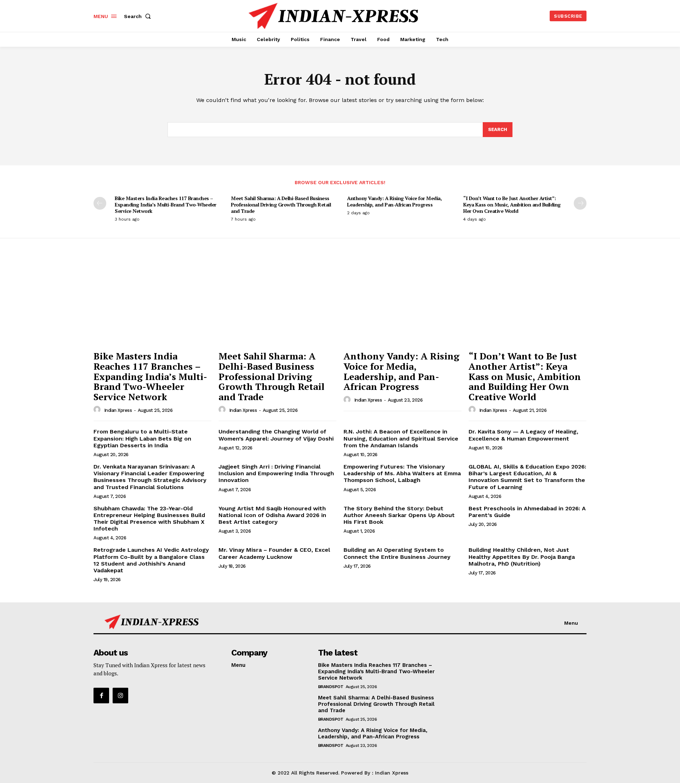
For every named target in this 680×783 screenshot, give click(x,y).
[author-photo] (98, 410)
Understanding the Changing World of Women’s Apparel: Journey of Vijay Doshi (276, 435)
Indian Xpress (118, 410)
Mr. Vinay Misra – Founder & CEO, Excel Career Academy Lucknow (274, 553)
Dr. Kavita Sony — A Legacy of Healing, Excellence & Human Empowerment (523, 435)
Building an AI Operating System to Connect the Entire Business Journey (397, 553)
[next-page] (580, 203)
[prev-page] (100, 203)
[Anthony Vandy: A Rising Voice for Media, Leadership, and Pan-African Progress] (402, 302)
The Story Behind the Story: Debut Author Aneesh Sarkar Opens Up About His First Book (399, 515)
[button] (139, 16)
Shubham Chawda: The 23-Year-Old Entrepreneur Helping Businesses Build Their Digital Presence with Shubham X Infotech (149, 518)
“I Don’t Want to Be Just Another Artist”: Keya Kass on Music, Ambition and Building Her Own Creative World (512, 204)
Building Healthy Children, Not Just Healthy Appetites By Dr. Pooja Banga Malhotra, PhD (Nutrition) (522, 556)
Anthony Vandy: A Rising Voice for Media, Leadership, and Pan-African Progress (394, 201)
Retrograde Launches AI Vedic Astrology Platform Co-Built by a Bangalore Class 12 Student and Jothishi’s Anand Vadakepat (151, 560)
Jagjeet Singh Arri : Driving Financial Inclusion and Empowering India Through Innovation (276, 473)
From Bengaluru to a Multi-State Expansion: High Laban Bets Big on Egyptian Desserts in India (142, 438)
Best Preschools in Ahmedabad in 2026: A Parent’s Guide (527, 511)
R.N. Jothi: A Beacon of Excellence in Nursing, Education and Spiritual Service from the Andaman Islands (401, 438)
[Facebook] (101, 695)
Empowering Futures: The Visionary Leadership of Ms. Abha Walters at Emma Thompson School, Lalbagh (402, 473)
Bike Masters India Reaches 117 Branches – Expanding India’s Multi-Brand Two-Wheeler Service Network (165, 204)
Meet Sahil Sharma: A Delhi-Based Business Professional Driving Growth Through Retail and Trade (281, 204)
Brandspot (331, 686)
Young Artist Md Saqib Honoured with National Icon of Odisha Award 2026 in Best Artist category (272, 515)
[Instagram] (120, 695)
